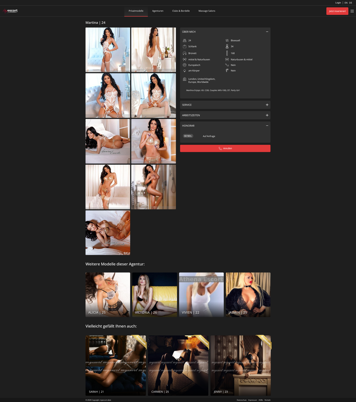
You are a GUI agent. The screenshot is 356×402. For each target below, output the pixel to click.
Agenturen (157, 10)
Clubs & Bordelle (181, 10)
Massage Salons (207, 10)
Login (338, 3)
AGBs (261, 400)
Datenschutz (242, 400)
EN (346, 2)
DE (350, 2)
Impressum (252, 400)
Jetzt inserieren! (337, 11)
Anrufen (227, 148)
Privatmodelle (136, 10)
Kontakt (267, 400)
